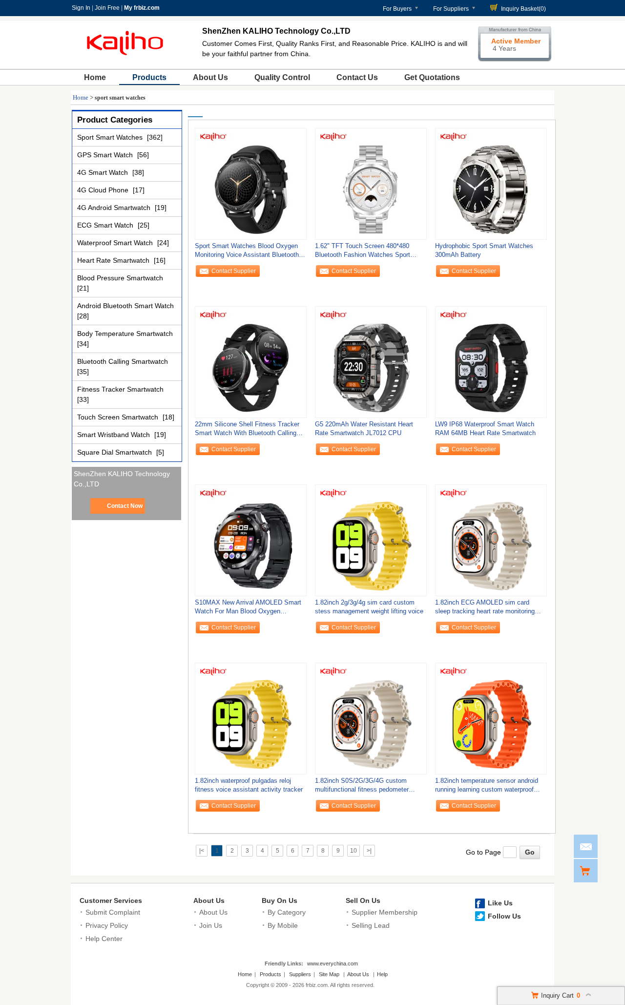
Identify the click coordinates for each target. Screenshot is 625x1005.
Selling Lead (371, 925)
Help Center (104, 938)
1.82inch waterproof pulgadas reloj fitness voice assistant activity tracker (249, 785)
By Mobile (283, 925)
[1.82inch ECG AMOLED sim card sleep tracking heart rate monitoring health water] (491, 540)
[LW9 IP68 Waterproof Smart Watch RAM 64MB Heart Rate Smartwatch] (491, 361)
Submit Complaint (112, 912)
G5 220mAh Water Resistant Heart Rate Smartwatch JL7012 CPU (364, 428)
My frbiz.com (142, 7)
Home (95, 77)
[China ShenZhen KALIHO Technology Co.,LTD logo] (126, 58)
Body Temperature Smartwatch (125, 333)
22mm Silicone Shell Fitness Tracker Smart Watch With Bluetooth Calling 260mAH (247, 430)
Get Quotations (432, 77)
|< (201, 850)
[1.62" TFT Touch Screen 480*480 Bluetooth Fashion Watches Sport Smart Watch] (370, 183)
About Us (210, 77)
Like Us (500, 903)
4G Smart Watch (103, 172)
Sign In (81, 7)
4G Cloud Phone (103, 190)
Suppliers (300, 974)
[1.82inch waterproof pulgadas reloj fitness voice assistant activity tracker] (250, 718)
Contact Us (357, 77)
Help (382, 974)
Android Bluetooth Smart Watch (125, 306)
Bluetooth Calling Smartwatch (122, 361)
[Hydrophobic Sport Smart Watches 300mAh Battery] (491, 183)
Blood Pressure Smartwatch (120, 278)
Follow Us (504, 916)
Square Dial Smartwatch (115, 452)
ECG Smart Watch (106, 225)
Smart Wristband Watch (114, 435)
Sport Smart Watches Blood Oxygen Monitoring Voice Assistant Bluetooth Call (247, 252)
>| (369, 850)
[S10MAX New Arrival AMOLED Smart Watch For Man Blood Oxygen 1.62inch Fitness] (250, 540)
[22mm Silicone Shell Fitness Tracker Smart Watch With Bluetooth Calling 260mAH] (250, 361)
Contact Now (125, 505)
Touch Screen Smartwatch (118, 417)
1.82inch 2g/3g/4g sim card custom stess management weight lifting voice (369, 607)
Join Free (107, 7)
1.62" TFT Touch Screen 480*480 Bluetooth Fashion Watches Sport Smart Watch (362, 252)
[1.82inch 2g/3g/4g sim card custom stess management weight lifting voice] (370, 540)
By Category (287, 912)
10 (353, 850)
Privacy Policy (106, 925)
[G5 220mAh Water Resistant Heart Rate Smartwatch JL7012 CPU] (370, 361)
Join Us (210, 925)
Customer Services (111, 900)
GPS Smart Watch (106, 155)
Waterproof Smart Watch (116, 243)
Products (149, 77)
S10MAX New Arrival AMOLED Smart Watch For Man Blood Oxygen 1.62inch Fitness (248, 609)
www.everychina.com (332, 963)
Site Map (329, 974)
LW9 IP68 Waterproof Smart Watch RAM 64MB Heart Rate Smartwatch (485, 428)
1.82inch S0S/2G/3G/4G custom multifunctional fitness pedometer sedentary (362, 787)
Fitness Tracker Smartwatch (120, 389)
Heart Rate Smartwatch (114, 260)
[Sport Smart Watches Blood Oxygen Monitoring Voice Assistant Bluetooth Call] (250, 183)
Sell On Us (363, 900)
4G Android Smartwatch (114, 207)
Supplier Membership (384, 912)
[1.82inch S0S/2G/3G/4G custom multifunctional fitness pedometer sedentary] (370, 718)
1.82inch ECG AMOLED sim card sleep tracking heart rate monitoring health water (485, 609)
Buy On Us (279, 900)
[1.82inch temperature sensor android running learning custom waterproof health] (491, 718)
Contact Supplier (233, 271)
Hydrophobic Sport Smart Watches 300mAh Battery (484, 250)
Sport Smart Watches (111, 137)
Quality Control (282, 77)
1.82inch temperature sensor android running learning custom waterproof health (486, 787)
